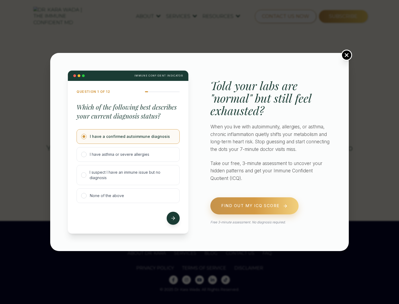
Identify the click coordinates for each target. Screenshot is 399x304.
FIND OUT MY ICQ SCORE (250, 205)
